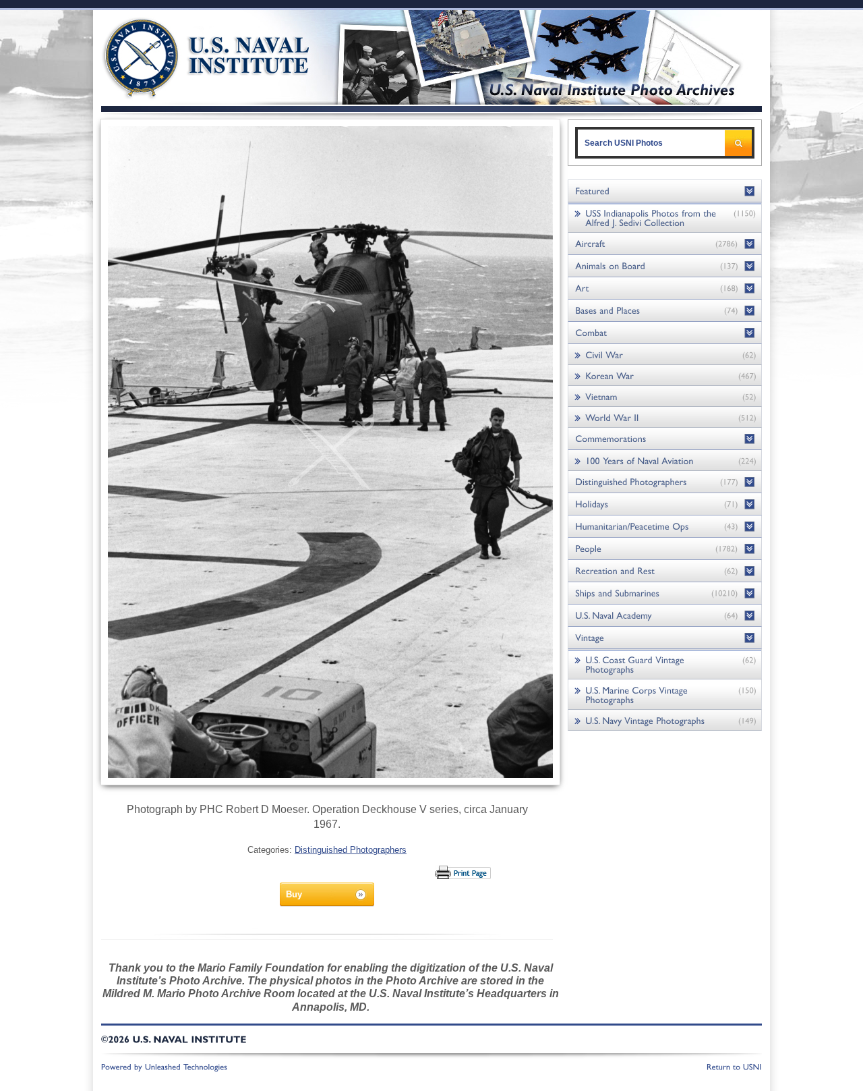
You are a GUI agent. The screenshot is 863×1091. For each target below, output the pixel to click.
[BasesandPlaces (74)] (665, 311)
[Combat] (665, 333)
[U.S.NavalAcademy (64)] (665, 616)
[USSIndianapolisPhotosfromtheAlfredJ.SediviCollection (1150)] (665, 217)
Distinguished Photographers (351, 850)
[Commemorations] (665, 439)
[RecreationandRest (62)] (665, 571)
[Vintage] (665, 638)
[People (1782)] (665, 549)
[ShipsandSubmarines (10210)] (665, 593)
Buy (294, 894)
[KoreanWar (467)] (665, 375)
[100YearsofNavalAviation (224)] (665, 460)
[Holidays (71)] (665, 504)
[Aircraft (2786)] (665, 244)
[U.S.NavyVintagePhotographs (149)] (665, 720)
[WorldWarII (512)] (665, 417)
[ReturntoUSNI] (734, 1066)
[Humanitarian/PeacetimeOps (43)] (665, 526)
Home (191, 55)
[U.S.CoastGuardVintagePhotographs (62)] (665, 664)
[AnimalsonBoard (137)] (665, 266)
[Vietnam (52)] (665, 396)
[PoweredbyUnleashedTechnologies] (164, 1066)
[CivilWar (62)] (665, 354)
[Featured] (665, 191)
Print (463, 872)
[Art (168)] (665, 288)
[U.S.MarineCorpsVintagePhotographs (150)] (665, 694)
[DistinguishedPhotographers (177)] (665, 482)
